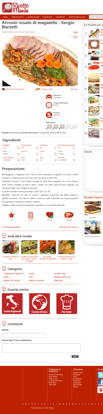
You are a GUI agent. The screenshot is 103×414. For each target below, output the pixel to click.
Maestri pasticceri (62, 277)
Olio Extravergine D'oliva (66, 145)
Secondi (56, 115)
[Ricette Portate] (66, 313)
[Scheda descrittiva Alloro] (18, 155)
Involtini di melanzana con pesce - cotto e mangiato (29, 259)
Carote (42, 151)
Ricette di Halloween (56, 375)
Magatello (6, 145)
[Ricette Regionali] (12, 313)
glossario (47, 17)
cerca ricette (18, 17)
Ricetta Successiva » (69, 227)
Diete (6, 277)
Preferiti (49, 220)
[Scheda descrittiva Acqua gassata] (18, 161)
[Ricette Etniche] (39, 313)
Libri (31, 277)
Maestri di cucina (12, 280)
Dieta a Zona (53, 379)
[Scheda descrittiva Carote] (55, 155)
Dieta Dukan (53, 377)
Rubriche (58, 280)
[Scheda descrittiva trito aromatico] (37, 149)
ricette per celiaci (77, 17)
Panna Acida (77, 385)
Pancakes (92, 217)
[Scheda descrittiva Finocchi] (37, 155)
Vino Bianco (44, 145)
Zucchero (61, 157)
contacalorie (33, 17)
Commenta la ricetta (46, 89)
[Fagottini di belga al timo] (10, 248)
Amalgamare (77, 379)
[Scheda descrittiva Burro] (37, 161)
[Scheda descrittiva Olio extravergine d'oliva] (74, 149)
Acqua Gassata (8, 157)
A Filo (75, 377)
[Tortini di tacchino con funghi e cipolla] (66, 248)
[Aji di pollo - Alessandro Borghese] (48, 248)
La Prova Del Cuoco (56, 381)
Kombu (75, 387)
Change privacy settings (63, 408)
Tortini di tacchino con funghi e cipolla (66, 258)
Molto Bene (53, 383)
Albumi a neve (78, 373)
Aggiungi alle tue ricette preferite (15, 89)
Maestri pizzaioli (36, 280)
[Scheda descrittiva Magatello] (18, 149)
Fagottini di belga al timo (10, 258)
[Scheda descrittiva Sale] (55, 161)
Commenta (69, 220)
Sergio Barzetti (30, 32)
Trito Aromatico (26, 145)
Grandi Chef (59, 274)
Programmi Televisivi (13, 274)
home (5, 17)
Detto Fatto (52, 385)
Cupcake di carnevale (92, 236)
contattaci (60, 17)
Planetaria (76, 375)
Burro (23, 157)
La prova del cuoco (19, 32)
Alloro (5, 151)
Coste (60, 151)
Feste (31, 274)
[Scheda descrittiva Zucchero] (74, 161)
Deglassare (77, 383)
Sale (41, 157)
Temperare (77, 381)
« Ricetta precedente (11, 227)
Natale (10, 32)
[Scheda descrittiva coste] (74, 155)
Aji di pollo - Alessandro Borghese (47, 258)
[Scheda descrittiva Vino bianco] (55, 149)
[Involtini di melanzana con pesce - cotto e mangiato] (29, 248)
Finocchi (24, 151)
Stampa (75, 89)
